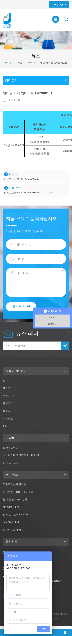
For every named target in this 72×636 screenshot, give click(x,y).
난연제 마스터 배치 (13, 529)
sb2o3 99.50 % (11, 507)
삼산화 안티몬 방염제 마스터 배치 (21, 455)
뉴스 (20, 62)
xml (5, 426)
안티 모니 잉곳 (11, 462)
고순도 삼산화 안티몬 (14, 484)
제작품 (6, 388)
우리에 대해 (9, 395)
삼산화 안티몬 (10, 447)
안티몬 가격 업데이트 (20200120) (22, 178)
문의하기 (8, 403)
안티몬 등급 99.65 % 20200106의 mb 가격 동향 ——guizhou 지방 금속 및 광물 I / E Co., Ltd (29, 192)
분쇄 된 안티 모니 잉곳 (15, 499)
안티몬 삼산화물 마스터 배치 (18, 491)
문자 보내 (18, 306)
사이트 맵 (8, 418)
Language (58, 4)
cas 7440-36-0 (11, 522)
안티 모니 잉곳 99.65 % (15, 514)
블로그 (6, 411)
